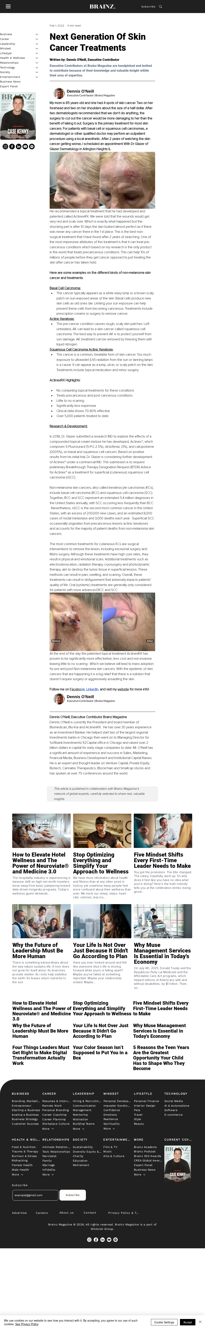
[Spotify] (32, 146)
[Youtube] (25, 146)
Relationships (9, 62)
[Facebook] (12, 146)
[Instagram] (5, 146)
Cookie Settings (164, 1322)
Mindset (5, 48)
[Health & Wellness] (37, 58)
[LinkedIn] (18, 146)
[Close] (200, 1322)
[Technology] (37, 67)
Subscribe (148, 6)
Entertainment (10, 76)
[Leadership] (37, 44)
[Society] (37, 72)
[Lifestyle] (37, 53)
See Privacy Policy (26, 1324)
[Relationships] (37, 62)
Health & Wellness (12, 57)
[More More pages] (53, 1129)
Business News (10, 81)
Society (5, 72)
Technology (7, 67)
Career (4, 39)
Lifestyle (6, 53)
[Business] (37, 34)
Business (6, 34)
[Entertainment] (37, 77)
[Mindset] (37, 48)
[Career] (37, 39)
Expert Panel (9, 86)
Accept (187, 1322)
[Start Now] (41, 872)
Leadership (7, 43)
